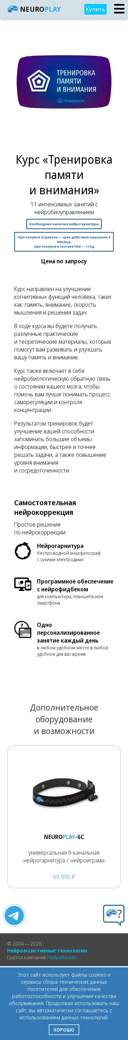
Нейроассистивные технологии (47, 950)
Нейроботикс (62, 957)
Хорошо (64, 1029)
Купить (95, 9)
